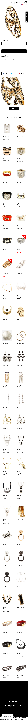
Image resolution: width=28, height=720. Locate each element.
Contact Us (14, 695)
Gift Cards (14, 693)
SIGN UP (14, 697)
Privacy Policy (14, 691)
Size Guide (14, 685)
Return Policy (14, 689)
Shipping (14, 687)
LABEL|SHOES (14, 3)
